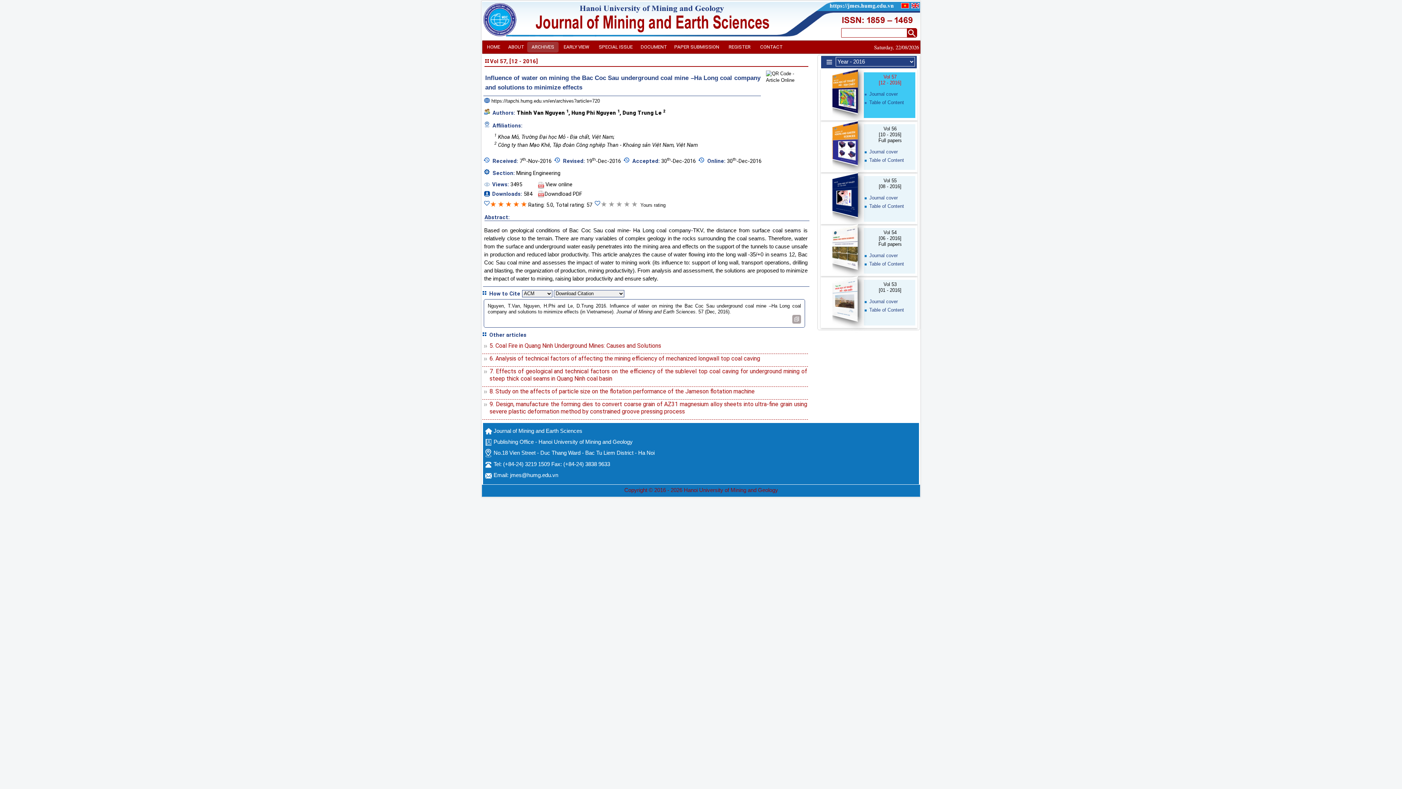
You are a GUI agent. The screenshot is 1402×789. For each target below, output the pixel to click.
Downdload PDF (563, 194)
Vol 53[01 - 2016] (890, 287)
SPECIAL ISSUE (616, 47)
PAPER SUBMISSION (696, 47)
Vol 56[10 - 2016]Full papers (890, 134)
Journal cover (883, 94)
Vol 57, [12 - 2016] (514, 61)
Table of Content (886, 102)
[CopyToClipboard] (796, 319)
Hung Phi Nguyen (595, 112)
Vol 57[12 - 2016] (890, 79)
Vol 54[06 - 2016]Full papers (890, 238)
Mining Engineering (538, 173)
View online (558, 184)
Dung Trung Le (644, 112)
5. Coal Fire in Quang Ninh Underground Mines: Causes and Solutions (575, 345)
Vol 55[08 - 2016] (890, 183)
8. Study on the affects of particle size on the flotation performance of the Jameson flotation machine (622, 391)
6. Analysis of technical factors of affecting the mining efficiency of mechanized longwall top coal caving (625, 358)
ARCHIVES (543, 47)
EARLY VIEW (576, 47)
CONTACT (771, 47)
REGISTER (740, 47)
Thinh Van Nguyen (542, 112)
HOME (493, 47)
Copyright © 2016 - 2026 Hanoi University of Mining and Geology (701, 490)
